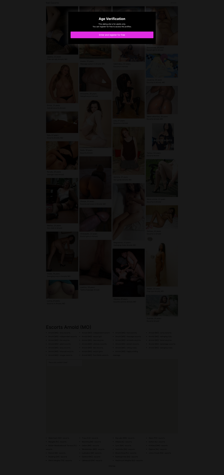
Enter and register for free (112, 35)
